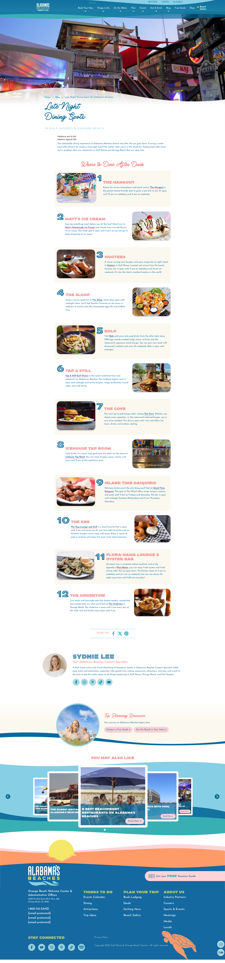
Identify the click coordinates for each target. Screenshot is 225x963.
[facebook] (76, 685)
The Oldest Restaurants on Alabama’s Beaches (72, 811)
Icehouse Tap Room (75, 457)
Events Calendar (94, 897)
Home (48, 97)
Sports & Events (174, 909)
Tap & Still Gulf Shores (76, 376)
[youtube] (108, 685)
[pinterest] (92, 685)
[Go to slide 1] (104, 830)
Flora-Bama (122, 568)
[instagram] (84, 685)
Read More (133, 821)
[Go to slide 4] (114, 830)
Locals (168, 927)
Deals (127, 903)
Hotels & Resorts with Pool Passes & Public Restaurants (148, 809)
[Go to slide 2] (108, 830)
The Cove (149, 414)
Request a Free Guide (117, 730)
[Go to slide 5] (117, 830)
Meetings (152, 1)
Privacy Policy (101, 937)
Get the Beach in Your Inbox (150, 730)
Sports (165, 1)
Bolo (111, 336)
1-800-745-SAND (38, 909)
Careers (169, 903)
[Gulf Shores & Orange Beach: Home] (43, 7)
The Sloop (97, 300)
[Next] (217, 796)
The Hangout (156, 187)
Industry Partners (175, 897)
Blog (57, 97)
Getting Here (132, 909)
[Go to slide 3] (111, 830)
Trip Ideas (89, 915)
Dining (87, 903)
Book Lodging (133, 897)
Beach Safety (132, 915)
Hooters (111, 265)
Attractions (90, 909)
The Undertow (116, 604)
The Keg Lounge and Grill (84, 527)
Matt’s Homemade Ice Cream (80, 228)
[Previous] (8, 796)
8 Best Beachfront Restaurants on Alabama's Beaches (108, 812)
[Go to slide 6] (120, 830)
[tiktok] (100, 685)
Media (168, 921)
